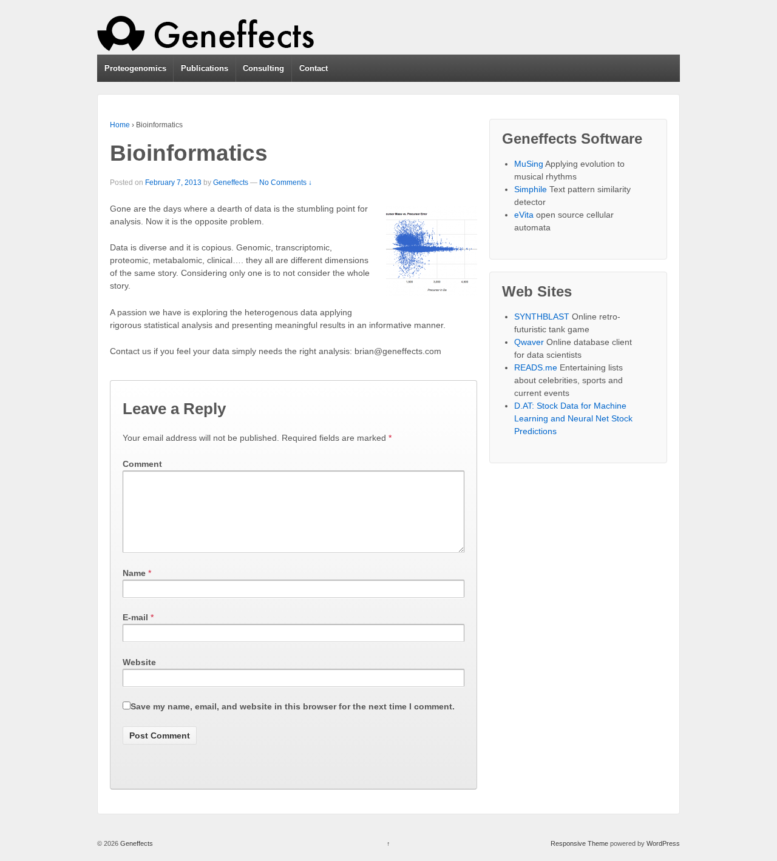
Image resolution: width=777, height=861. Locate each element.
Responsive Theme (579, 843)
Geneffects (230, 182)
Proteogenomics (135, 68)
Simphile (530, 189)
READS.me (535, 367)
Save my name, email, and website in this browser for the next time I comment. (293, 706)
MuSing (528, 164)
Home (120, 125)
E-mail (135, 617)
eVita (524, 214)
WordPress (663, 843)
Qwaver (529, 342)
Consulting (263, 68)
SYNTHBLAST (541, 316)
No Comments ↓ (285, 182)
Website (139, 662)
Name (134, 573)
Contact (313, 68)
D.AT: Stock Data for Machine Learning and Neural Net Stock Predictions (573, 418)
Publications (204, 68)
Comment (142, 464)
